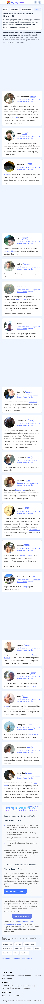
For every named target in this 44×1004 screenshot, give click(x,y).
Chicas (6, 706)
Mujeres (7, 174)
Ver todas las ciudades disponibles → (17, 958)
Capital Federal (29, 944)
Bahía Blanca (7, 948)
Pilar (15, 953)
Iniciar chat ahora (15, 891)
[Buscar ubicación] (35, 2)
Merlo (37, 948)
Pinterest (17, 995)
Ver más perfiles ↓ (34, 806)
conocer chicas (32, 734)
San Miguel (7, 953)
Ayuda (19, 985)
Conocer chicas (9, 251)
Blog (3, 995)
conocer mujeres (26, 555)
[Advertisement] (22, 67)
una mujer (14, 117)
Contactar (29, 985)
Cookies (27, 988)
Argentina (36, 99)
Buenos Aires (22, 101)
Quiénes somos (7, 985)
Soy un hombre (34, 530)
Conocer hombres (25, 976)
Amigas (26, 587)
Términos (5, 988)
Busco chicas (20, 490)
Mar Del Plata (7, 944)
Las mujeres (31, 686)
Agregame (17, 2)
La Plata (18, 944)
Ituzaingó (24, 953)
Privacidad (16, 988)
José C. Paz (18, 948)
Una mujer (33, 402)
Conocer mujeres (8, 976)
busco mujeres (21, 299)
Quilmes (28, 948)
